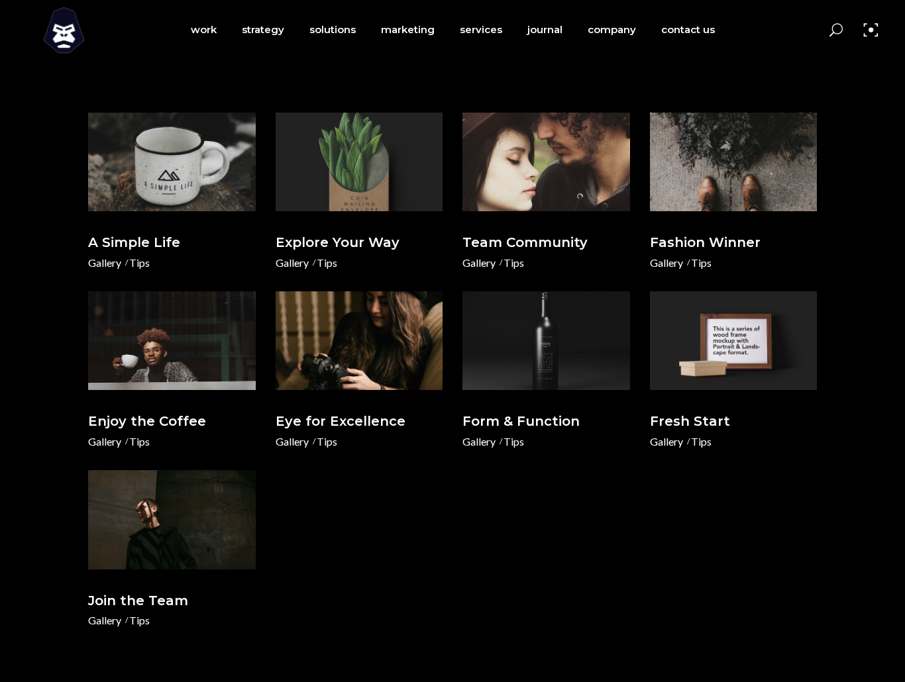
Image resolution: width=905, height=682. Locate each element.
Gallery (104, 262)
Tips (139, 262)
